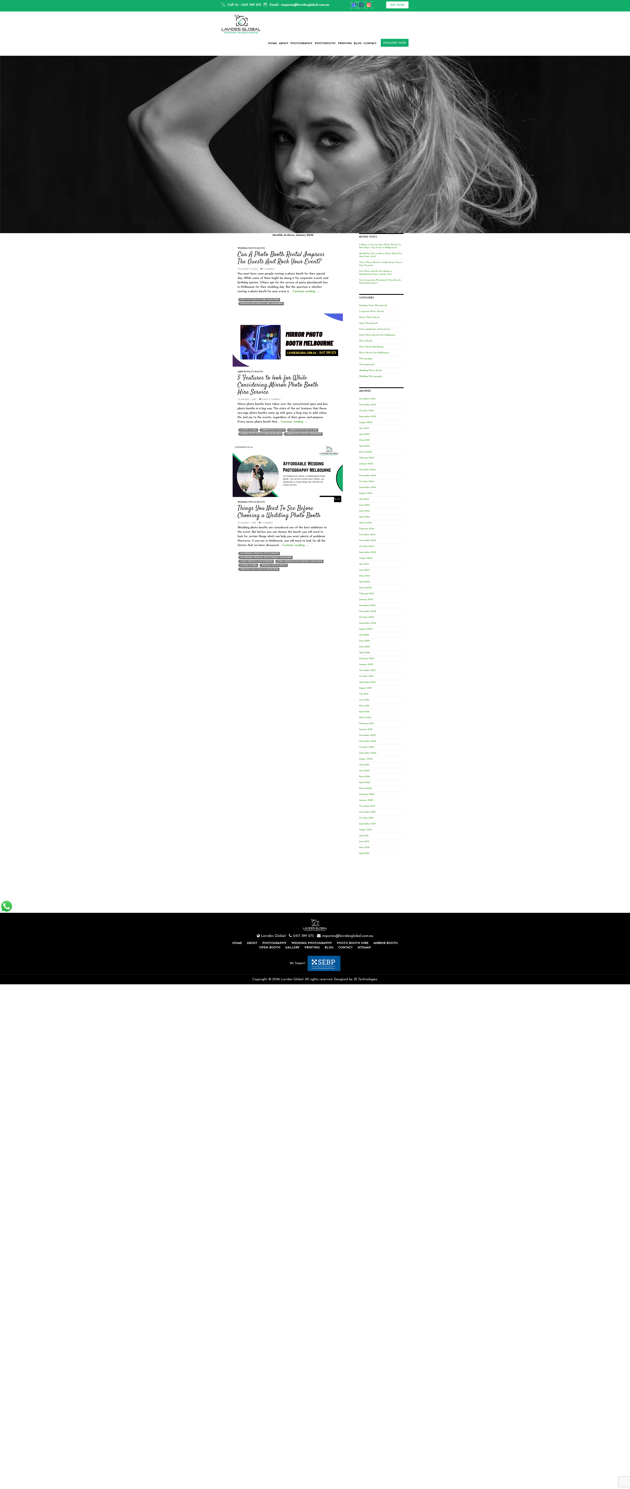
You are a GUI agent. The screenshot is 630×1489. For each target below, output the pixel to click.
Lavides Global (248, 430)
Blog (358, 43)
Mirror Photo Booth (250, 372)
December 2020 (367, 735)
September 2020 (367, 753)
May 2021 (364, 706)
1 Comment (269, 269)
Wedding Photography (370, 376)
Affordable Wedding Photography (259, 553)
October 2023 (366, 546)
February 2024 (366, 528)
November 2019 (367, 812)
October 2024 (366, 481)
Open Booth (269, 947)
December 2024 (367, 469)
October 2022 (366, 617)
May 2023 (364, 576)
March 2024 (365, 523)
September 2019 (367, 824)
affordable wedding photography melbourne (266, 557)
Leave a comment (271, 399)
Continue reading (306, 291)
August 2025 (365, 422)
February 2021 (366, 723)
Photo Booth (365, 341)
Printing (345, 43)
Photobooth (325, 43)
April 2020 (364, 782)
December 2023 (367, 534)
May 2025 (364, 440)
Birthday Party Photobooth (373, 305)
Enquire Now (394, 43)
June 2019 (364, 841)
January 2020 (366, 800)
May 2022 (364, 647)
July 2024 (364, 499)
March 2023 (365, 588)
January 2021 (366, 729)
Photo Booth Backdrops (371, 347)
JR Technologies (365, 979)
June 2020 (364, 771)
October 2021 (366, 676)
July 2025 (364, 428)
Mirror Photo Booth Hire (303, 430)
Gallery (292, 947)
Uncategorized (366, 364)
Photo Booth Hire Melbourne (374, 353)
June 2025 (364, 434)
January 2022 (366, 664)
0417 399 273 (251, 5)
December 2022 (367, 605)
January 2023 (366, 599)
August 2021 (365, 688)
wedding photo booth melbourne (259, 569)
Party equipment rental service (374, 329)
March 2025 (365, 452)
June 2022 (364, 641)
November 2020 (367, 741)
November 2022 (367, 611)
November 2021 (367, 670)
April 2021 (364, 711)
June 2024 (364, 505)
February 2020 (366, 794)
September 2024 (367, 487)
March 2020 (365, 788)
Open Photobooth (368, 323)
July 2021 (363, 694)
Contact (370, 43)
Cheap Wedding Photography (256, 561)
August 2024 (365, 493)
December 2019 (367, 806)
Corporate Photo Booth (371, 311)
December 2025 (367, 399)
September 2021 (367, 682)
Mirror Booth (385, 943)
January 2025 (366, 464)
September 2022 (367, 623)
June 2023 (364, 570)
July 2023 (364, 564)
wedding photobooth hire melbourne (261, 303)
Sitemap (364, 947)
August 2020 (366, 759)
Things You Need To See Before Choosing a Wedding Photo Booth (279, 512)
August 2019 (365, 830)
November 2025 (367, 405)
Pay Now (397, 5)
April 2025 (364, 446)
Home (272, 43)
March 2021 (365, 717)
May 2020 (364, 776)
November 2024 (367, 475)
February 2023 (366, 593)
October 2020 (366, 747)
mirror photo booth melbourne (304, 434)
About (283, 43)
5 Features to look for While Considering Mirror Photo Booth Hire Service (278, 385)
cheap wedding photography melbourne (299, 561)
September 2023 (367, 552)
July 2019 (363, 835)
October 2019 (366, 818)
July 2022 (364, 635)
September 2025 (367, 416)
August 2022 (365, 629)
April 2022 (364, 652)
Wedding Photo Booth (251, 248)
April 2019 (364, 853)
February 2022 (366, 658)
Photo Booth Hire (352, 943)
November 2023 (367, 540)
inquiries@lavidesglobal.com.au (305, 5)
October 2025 (366, 410)
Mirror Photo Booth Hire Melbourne (260, 434)
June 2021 (364, 700)
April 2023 (364, 582)
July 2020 (364, 765)
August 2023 (365, 558)
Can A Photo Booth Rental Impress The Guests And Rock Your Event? (281, 258)
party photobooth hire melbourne (259, 300)
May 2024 (364, 511)
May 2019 (364, 847)
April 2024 (364, 517)
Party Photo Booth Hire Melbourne (377, 335)
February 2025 (366, 458)
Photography (301, 43)
